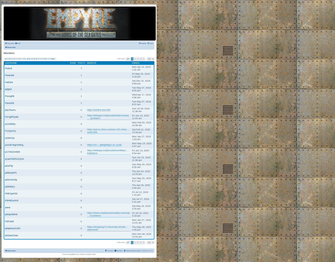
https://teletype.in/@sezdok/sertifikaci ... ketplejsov (108, 151)
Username (11, 63)
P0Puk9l (9, 221)
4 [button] (140, 59)
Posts (81, 63)
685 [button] (149, 59)
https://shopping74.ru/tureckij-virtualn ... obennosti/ (107, 228)
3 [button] (137, 59)
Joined (135, 63)
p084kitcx (10, 186)
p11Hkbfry (10, 124)
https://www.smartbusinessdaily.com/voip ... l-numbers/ (108, 214)
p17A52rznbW (12, 152)
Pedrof (8, 68)
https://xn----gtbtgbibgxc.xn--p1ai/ (104, 144)
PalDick (9, 82)
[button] (128, 58)
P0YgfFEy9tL (12, 117)
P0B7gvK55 (11, 193)
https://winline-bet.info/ (99, 110)
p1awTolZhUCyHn (14, 159)
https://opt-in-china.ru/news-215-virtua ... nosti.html (108, 131)
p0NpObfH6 (11, 214)
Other (53, 59)
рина (7, 207)
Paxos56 (9, 103)
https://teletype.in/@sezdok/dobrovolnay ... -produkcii (108, 117)
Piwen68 (9, 75)
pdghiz (8, 89)
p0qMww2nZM (12, 228)
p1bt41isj (9, 138)
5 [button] (143, 59)
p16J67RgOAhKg (14, 145)
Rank (73, 63)
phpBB (72, 254)
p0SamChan (11, 235)
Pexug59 (9, 96)
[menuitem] (17, 43)
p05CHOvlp (11, 179)
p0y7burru (10, 110)
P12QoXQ (10, 131)
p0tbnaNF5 (11, 172)
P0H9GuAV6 (11, 200)
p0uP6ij (9, 166)
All (6, 59)
